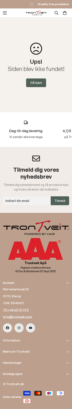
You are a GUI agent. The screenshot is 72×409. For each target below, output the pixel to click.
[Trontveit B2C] (36, 13)
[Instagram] (19, 327)
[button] (64, 12)
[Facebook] (7, 327)
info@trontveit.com (17, 317)
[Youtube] (30, 327)
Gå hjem (36, 83)
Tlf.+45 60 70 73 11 (16, 310)
